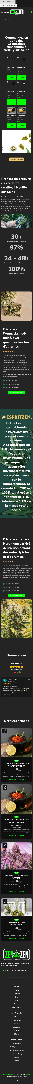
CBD (16, 760)
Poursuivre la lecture (16, 779)
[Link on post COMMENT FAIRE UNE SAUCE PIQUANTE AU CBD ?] (16, 742)
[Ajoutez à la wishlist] (13, 59)
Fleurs (8, 69)
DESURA (27, 1074)
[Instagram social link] (17, 1080)
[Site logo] (17, 12)
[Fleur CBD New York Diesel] (21, 86)
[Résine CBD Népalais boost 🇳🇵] (11, 110)
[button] (11, 77)
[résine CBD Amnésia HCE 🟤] (21, 110)
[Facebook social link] (15, 1080)
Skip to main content (8, 5)
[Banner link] (16, 141)
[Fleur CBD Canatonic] (11, 86)
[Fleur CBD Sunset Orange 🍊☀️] (21, 61)
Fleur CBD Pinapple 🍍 (11, 68)
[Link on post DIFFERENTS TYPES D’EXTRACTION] (16, 907)
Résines (9, 117)
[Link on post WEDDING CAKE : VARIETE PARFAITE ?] (16, 855)
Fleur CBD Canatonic (10, 93)
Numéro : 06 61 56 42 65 (18, 974)
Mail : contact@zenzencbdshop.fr (18, 977)
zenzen (20, 769)
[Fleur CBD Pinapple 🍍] (11, 61)
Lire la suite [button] (6, 694)
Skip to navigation (8, 1)
